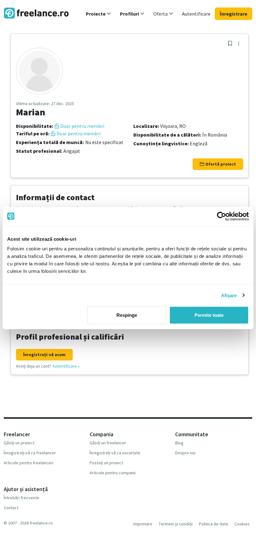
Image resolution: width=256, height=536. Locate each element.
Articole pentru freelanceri (28, 463)
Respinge (126, 315)
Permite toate (209, 315)
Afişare (229, 295)
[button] (98, 13)
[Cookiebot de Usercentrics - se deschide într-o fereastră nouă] (221, 216)
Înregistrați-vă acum (44, 354)
